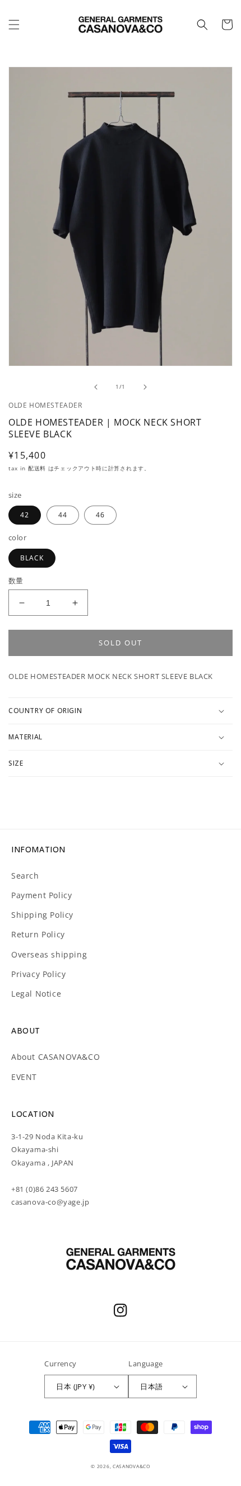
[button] (14, 24)
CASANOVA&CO (131, 1466)
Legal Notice (36, 993)
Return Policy (38, 934)
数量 (16, 580)
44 (62, 515)
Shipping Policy (42, 914)
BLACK (32, 558)
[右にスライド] (145, 387)
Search (25, 875)
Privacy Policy (38, 974)
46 (100, 515)
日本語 (151, 1386)
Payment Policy (41, 895)
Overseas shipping (49, 954)
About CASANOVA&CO (55, 1056)
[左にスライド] (96, 387)
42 (24, 515)
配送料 (38, 468)
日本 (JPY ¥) (75, 1386)
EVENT (24, 1077)
